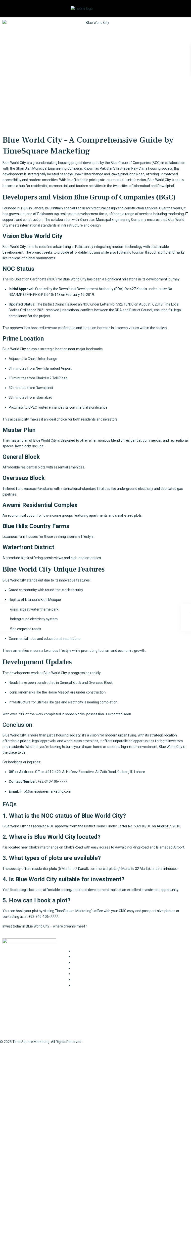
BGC (48, 208)
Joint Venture (83, 962)
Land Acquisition (85, 968)
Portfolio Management (90, 979)
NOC (51, 279)
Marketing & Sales (86, 974)
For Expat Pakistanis (88, 957)
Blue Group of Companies (131, 163)
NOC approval (58, 826)
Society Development (89, 985)
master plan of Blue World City (33, 440)
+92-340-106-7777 (144, 972)
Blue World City (14, 247)
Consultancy (82, 951)
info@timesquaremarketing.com (45, 791)
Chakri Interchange (88, 174)
